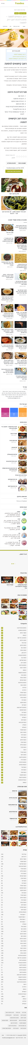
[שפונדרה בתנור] (22, 436)
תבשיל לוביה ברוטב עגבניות (21, 475)
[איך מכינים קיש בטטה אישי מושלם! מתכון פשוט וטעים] (22, 470)
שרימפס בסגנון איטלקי (12, 454)
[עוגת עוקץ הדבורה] (22, 443)
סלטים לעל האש (14, 1023)
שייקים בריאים (23, 1028)
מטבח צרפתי (21, 163)
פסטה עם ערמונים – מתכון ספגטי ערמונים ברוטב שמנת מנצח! (8, 315)
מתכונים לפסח (23, 695)
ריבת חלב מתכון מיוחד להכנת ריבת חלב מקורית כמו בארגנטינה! (21, 227)
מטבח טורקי (23, 742)
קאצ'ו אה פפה (9, 232)
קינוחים (24, 635)
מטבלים (24, 725)
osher (24, 26)
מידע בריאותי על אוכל (10, 1012)
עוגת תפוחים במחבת (12, 804)
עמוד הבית (23, 9)
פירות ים (24, 690)
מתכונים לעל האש (22, 1020)
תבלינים (24, 687)
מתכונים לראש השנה (21, 707)
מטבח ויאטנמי (23, 775)
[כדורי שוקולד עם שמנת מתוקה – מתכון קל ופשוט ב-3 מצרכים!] (5, 606)
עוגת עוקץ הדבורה (13, 440)
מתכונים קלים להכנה (21, 627)
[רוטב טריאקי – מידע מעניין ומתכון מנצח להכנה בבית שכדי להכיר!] (21, 355)
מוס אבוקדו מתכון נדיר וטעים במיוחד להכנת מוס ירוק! (21, 377)
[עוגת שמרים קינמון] (22, 814)
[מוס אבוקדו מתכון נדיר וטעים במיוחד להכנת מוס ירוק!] (21, 371)
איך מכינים (18, 1012)
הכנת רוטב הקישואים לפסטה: (17, 58)
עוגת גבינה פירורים (13, 797)
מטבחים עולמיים (22, 764)
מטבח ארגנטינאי (22, 722)
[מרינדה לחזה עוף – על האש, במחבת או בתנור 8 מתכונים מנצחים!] (23, 601)
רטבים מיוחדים (11, 163)
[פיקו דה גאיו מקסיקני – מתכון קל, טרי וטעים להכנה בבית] (22, 429)
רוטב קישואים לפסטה (20, 54)
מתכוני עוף (23, 657)
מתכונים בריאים (22, 665)
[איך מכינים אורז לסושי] (22, 488)
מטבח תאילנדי (23, 715)
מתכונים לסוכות (22, 777)
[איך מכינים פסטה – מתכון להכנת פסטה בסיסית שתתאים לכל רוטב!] (21, 258)
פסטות (16, 13)
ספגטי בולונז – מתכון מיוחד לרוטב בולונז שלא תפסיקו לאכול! (7, 276)
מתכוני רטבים (17, 9)
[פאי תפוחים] (22, 793)
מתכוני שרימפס (5, 1020)
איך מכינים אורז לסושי (12, 486)
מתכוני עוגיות (23, 677)
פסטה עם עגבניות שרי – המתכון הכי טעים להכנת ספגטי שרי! (21, 283)
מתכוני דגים (23, 662)
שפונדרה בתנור (13, 433)
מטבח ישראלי (23, 692)
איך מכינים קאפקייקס (12, 479)
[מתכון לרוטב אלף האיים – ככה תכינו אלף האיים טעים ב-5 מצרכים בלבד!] (7, 292)
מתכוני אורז (23, 675)
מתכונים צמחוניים (22, 630)
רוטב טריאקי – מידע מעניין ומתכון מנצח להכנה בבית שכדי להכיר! (21, 362)
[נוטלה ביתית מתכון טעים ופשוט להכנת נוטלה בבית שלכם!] (21, 324)
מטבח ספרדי (23, 752)
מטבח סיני (23, 700)
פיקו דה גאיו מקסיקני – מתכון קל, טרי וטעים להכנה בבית (21, 586)
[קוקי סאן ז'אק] (22, 449)
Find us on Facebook (22, 501)
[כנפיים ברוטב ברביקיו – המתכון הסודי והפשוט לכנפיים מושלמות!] (23, 612)
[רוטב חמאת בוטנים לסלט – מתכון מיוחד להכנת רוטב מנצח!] (7, 355)
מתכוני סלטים (23, 640)
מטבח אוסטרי (23, 729)
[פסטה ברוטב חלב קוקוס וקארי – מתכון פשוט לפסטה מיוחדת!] (7, 324)
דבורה (19, 519)
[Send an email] (22, 26)
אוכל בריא (24, 1012)
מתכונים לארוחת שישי (14, 1017)
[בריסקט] (23, 606)
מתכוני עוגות (23, 685)
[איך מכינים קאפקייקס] (22, 481)
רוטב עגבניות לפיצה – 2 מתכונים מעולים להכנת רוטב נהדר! (7, 346)
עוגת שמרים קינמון (13, 811)
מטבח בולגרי (23, 747)
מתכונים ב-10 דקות (22, 637)
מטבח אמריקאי (23, 660)
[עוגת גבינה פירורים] (22, 800)
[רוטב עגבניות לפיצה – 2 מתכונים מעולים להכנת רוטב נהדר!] (7, 340)
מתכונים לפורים (22, 762)
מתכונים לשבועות (22, 672)
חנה (19, 533)
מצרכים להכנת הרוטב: (19, 56)
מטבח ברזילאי (23, 744)
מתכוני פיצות (23, 732)
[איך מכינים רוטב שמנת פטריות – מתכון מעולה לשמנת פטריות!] (21, 340)
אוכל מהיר (24, 642)
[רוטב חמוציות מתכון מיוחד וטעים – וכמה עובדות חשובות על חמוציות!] (21, 240)
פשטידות (24, 717)
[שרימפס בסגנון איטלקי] (22, 456)
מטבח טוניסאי (23, 680)
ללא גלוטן (24, 652)
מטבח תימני (23, 737)
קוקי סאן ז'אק (14, 447)
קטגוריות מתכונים (22, 780)
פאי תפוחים (14, 791)
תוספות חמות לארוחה (6, 1028)
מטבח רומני (23, 720)
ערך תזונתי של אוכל (22, 1025)
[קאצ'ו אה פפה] (7, 227)
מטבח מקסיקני (23, 710)
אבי (19, 540)
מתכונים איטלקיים (22, 682)
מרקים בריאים (23, 1015)
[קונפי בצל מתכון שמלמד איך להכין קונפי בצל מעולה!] (7, 257)
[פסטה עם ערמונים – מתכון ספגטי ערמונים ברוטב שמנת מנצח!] (7, 308)
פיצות (24, 749)
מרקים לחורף (16, 1015)
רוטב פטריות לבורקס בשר (11, 461)
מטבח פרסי (23, 734)
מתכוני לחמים (23, 1017)
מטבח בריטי (23, 759)
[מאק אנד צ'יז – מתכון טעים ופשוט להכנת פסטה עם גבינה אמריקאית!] (21, 307)
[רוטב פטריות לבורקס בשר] (22, 463)
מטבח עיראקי (23, 739)
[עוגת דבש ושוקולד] (22, 821)
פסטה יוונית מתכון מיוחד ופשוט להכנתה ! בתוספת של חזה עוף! (7, 371)
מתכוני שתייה (23, 650)
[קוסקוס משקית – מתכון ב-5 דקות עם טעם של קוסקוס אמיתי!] (5, 612)
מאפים (24, 782)
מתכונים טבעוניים (22, 655)
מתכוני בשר (23, 647)
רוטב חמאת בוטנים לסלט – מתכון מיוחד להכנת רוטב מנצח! (8, 362)
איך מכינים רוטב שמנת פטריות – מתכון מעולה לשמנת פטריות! (21, 346)
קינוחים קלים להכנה (12, 1025)
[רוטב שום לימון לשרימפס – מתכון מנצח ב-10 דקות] (5, 601)
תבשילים (24, 727)
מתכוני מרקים (23, 645)
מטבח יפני (24, 712)
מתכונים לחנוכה (22, 757)
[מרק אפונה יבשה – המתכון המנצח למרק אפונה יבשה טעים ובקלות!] (23, 617)
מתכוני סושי (23, 754)
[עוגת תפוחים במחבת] (22, 807)
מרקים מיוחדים (8, 1015)
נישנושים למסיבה (22, 1023)
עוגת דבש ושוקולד (13, 818)
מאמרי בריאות (23, 632)
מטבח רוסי (23, 769)
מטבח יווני (24, 705)
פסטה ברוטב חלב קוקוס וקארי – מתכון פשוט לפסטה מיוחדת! (7, 331)
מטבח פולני (23, 772)
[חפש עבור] (26, 4)
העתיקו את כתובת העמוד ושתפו (14, 171)
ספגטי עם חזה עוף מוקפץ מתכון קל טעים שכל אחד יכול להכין (21, 291)
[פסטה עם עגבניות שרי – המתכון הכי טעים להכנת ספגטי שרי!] (21, 276)
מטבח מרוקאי (23, 702)
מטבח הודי (23, 767)
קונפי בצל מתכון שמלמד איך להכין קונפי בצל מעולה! (7, 263)
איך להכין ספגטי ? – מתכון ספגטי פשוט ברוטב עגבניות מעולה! (7, 240)
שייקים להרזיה (15, 1028)
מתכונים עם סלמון (13, 1020)
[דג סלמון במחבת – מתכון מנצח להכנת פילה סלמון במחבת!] (14, 601)
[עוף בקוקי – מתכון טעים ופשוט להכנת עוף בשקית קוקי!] (14, 606)
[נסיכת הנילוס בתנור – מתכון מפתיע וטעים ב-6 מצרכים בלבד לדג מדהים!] (14, 612)
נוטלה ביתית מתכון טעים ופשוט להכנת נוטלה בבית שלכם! (21, 331)
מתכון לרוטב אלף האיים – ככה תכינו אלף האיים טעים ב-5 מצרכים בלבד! (7, 298)
